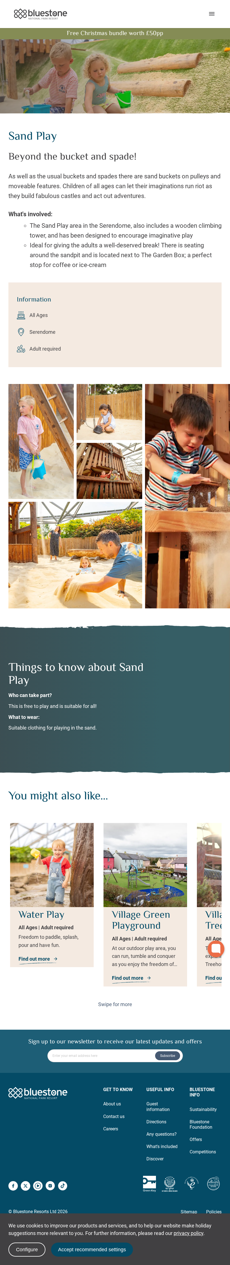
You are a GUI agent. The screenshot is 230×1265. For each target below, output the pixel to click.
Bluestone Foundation (201, 1124)
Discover (155, 1159)
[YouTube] (38, 1186)
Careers (110, 1128)
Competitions (203, 1151)
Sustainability (203, 1109)
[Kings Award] (191, 1184)
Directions (156, 1121)
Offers (196, 1139)
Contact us (114, 1116)
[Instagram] (50, 1186)
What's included (162, 1146)
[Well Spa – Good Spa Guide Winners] (213, 1184)
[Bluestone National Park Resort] (40, 14)
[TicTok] (62, 1186)
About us (112, 1104)
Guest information (158, 1106)
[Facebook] (13, 1186)
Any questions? (161, 1134)
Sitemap (189, 1212)
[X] (25, 1186)
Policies (214, 1212)
